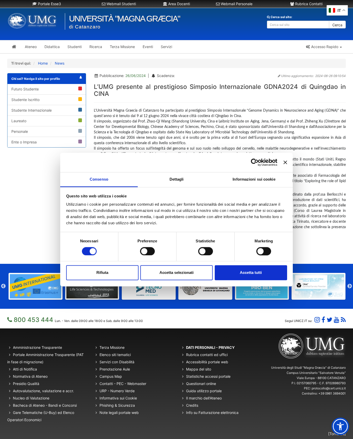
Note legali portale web (119, 412)
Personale (19, 131)
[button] (324, 46)
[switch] (147, 251)
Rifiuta (102, 273)
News (59, 63)
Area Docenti (178, 4)
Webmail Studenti (120, 4)
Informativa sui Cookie (118, 398)
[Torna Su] (337, 434)
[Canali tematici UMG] (336, 320)
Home (43, 63)
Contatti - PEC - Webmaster (122, 383)
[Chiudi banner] (285, 162)
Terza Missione (112, 347)
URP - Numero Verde (117, 391)
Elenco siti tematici (115, 354)
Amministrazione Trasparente (37, 347)
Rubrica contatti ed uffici (207, 354)
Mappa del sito (198, 369)
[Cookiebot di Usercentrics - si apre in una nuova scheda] (254, 162)
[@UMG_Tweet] (329, 320)
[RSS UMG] (343, 320)
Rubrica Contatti (308, 4)
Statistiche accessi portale (208, 376)
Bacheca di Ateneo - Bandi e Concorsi (45, 405)
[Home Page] (14, 46)
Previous (3, 286)
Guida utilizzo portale (204, 391)
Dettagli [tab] (177, 179)
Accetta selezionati (176, 273)
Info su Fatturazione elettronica (212, 412)
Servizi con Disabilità (116, 362)
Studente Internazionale (31, 110)
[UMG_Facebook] (323, 320)
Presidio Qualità (26, 383)
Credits (192, 405)
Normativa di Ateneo (30, 376)
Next (349, 286)
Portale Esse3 (49, 4)
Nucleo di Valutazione (31, 398)
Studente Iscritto (25, 99)
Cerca (337, 25)
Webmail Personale (236, 4)
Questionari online (201, 383)
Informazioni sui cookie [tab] (254, 179)
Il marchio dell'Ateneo (204, 398)
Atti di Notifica (25, 369)
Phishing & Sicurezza (117, 405)
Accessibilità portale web (207, 362)
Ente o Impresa (24, 142)
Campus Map (110, 376)
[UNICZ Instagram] (317, 320)
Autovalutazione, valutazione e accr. (43, 391)
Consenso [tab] (99, 179)
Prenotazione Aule (114, 369)
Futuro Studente (25, 89)
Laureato (18, 121)
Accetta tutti (251, 273)
